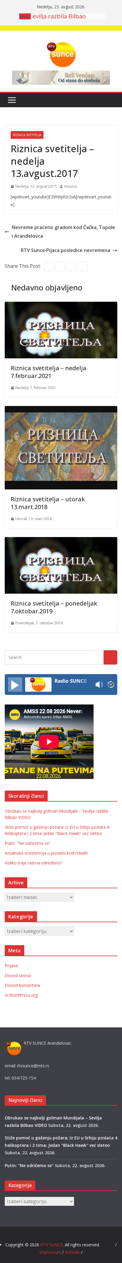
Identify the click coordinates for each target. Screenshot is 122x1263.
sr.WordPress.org (21, 995)
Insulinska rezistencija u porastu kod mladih (46, 853)
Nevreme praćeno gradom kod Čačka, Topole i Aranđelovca (63, 231)
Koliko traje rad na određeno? (33, 863)
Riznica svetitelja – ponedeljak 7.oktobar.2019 (54, 607)
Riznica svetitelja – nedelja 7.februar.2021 (48, 372)
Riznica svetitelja (27, 135)
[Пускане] (15, 684)
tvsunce (70, 186)
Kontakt (72, 1252)
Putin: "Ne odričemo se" (28, 843)
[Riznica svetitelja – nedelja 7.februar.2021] (61, 306)
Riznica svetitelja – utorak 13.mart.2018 (48, 503)
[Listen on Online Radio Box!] (111, 684)
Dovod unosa (18, 975)
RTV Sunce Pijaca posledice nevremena (65, 250)
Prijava (11, 965)
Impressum (50, 1252)
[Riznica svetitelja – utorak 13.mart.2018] (61, 410)
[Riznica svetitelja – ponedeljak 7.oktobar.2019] (61, 541)
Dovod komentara (22, 985)
